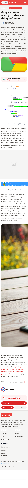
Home (5, 8)
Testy (2, 436)
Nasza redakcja (5, 447)
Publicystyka (19, 436)
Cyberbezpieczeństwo (16, 8)
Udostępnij (6, 403)
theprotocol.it (5, 463)
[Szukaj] (22, 2)
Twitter (5, 407)
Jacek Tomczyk (9, 22)
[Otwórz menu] (25, 2)
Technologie (5, 433)
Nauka (17, 433)
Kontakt (3, 450)
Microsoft (21, 382)
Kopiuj (21, 407)
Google (15, 382)
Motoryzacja (5, 439)
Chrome (9, 382)
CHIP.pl (7, 461)
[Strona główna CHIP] (12, 2)
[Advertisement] (14, 484)
